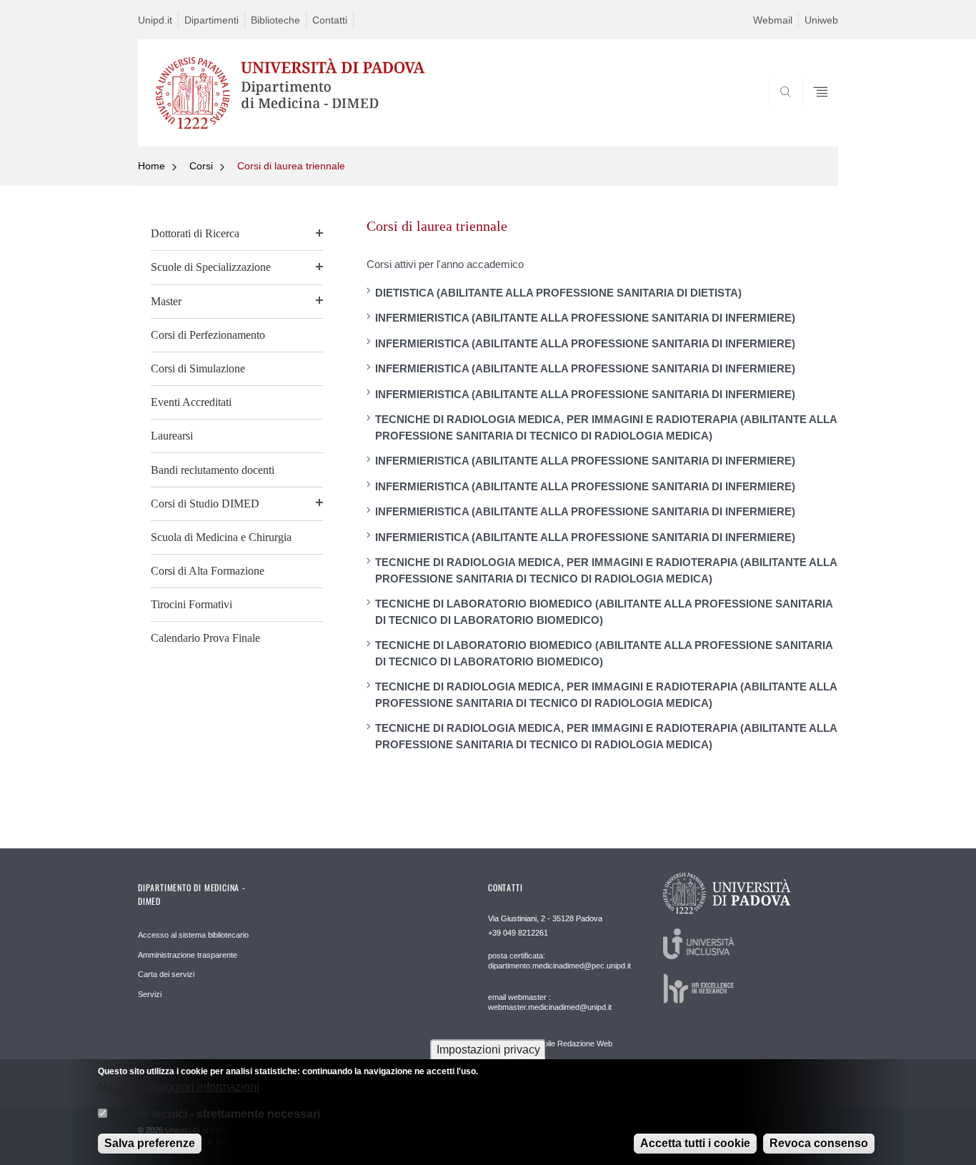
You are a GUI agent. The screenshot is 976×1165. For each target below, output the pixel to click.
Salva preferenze (149, 1143)
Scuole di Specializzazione (211, 267)
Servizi (149, 994)
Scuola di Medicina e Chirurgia (221, 537)
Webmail (772, 20)
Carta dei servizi (166, 974)
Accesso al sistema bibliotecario (193, 935)
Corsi (201, 166)
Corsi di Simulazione (198, 368)
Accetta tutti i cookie (695, 1143)
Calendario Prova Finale (205, 638)
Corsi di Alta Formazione (207, 571)
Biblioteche (275, 20)
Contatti (329, 20)
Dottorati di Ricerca (195, 233)
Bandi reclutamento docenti (212, 470)
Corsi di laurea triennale (291, 166)
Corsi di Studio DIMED (205, 503)
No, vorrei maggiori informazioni (178, 1086)
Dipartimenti (211, 20)
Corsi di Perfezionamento (208, 335)
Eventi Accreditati (191, 402)
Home (151, 166)
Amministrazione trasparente (187, 955)
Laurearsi (172, 436)
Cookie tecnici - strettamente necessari (215, 1114)
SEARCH (813, 112)
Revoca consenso (819, 1143)
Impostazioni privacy (488, 1049)
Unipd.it (155, 20)
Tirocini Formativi (191, 604)
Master (166, 301)
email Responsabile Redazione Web (550, 1043)
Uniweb (821, 20)
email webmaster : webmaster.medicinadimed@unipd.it (550, 1002)
